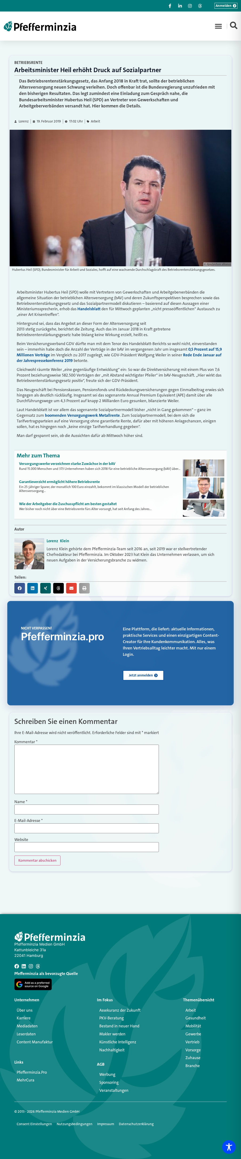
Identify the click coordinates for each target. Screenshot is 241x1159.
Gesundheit (195, 1018)
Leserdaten (26, 1034)
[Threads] (38, 966)
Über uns (24, 1010)
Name (20, 802)
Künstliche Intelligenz (117, 1042)
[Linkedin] (23, 966)
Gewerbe (193, 1034)
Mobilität (193, 1026)
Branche (192, 1065)
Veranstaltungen (114, 1090)
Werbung (107, 1074)
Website (21, 840)
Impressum (105, 1124)
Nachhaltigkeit (112, 1050)
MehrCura (25, 1080)
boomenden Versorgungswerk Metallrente (82, 415)
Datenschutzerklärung (136, 1124)
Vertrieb (192, 1042)
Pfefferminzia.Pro (32, 1072)
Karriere (24, 1018)
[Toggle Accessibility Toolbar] (229, 1147)
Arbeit (95, 121)
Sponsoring (109, 1082)
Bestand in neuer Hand (119, 1026)
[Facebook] (16, 966)
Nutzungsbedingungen (74, 1124)
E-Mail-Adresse (28, 821)
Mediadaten (27, 1026)
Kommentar (25, 742)
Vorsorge (193, 1050)
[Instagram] (30, 966)
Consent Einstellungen (34, 1124)
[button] (218, 26)
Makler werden (112, 1034)
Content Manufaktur (35, 1042)
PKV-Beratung (111, 1018)
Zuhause (193, 1057)
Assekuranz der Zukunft (120, 1010)
